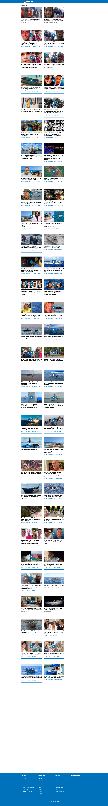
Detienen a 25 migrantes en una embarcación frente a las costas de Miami (53, 202)
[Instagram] (86, 2)
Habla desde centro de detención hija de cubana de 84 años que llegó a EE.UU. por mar (54, 632)
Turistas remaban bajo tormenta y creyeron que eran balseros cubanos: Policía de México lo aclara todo (53, 361)
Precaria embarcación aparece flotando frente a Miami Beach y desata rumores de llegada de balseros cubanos (31, 406)
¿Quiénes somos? (26, 785)
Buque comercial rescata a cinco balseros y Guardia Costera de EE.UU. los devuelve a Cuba (53, 406)
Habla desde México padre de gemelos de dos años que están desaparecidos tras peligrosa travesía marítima (31, 66)
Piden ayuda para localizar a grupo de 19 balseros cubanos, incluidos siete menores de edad (54, 66)
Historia (40, 793)
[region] (76, 26)
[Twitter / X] (79, 778)
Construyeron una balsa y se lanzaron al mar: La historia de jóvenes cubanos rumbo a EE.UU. (31, 361)
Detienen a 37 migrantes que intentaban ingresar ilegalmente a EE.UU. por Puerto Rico (31, 134)
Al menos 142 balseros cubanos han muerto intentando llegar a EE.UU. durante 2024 (53, 610)
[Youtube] (83, 2)
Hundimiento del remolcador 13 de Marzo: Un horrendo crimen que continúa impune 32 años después (52, 134)
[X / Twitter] (80, 2)
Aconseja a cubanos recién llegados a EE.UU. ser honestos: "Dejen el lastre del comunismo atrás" (31, 610)
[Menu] (22, 2)
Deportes (41, 782)
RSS (56, 789)
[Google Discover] (75, 2)
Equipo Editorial (25, 789)
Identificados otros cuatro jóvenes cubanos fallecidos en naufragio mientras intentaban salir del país (30, 542)
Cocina (40, 785)
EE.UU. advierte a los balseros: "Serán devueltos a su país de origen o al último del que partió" (54, 451)
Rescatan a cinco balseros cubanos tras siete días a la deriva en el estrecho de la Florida (31, 677)
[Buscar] (72, 2)
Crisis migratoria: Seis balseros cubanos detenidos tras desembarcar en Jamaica (53, 383)
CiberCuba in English (59, 780)
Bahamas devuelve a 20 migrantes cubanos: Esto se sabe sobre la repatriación (30, 383)
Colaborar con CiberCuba (27, 791)
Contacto (24, 778)
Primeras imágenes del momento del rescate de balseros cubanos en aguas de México (31, 21)
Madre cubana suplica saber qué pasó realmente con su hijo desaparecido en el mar (54, 542)
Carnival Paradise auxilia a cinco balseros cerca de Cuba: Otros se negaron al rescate (29, 428)
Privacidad (25, 782)
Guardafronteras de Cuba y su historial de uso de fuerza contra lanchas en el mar (54, 270)
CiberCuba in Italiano (59, 782)
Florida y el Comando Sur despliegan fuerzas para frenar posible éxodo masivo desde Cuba (53, 225)
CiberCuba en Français (60, 787)
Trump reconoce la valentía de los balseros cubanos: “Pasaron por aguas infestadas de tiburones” (54, 293)
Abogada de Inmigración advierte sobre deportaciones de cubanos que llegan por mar (31, 225)
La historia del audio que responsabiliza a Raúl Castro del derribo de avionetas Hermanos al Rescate (31, 202)
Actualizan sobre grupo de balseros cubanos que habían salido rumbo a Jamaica (53, 315)
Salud (40, 789)
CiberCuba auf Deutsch (60, 785)
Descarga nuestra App (60, 778)
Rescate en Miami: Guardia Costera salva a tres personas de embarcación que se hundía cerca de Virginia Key (31, 247)
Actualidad (41, 778)
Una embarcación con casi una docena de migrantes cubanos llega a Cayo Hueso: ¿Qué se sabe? (31, 88)
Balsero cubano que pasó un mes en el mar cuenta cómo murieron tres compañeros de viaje (31, 587)
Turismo (40, 787)
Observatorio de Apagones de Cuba (61, 794)
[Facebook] (78, 2)
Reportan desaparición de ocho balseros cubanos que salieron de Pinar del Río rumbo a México (31, 270)
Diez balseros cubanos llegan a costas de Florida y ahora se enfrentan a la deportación (31, 497)
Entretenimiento (42, 780)
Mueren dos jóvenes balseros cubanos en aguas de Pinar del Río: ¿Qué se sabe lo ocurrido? (54, 88)
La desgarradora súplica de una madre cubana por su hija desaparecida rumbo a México (54, 43)
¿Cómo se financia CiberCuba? (28, 787)
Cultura (40, 791)
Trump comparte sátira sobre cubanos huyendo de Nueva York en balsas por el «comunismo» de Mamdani (31, 157)
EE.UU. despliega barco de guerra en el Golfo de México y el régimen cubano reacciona (54, 428)
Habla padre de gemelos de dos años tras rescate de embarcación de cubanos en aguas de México (30, 43)
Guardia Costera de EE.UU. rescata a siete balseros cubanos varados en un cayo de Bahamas (31, 519)
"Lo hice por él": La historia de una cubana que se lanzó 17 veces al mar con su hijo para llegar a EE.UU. (30, 315)
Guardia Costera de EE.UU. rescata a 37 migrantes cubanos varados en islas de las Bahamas (31, 474)
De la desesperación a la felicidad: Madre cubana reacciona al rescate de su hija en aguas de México (53, 21)
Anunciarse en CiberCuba (27, 780)
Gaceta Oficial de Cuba (60, 791)
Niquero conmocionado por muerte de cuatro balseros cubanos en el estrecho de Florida (54, 519)
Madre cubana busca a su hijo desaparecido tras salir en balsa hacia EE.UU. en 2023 (53, 564)
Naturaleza (41, 795)
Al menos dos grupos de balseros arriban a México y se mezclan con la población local (30, 564)
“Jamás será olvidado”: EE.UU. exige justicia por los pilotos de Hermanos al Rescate (31, 293)
